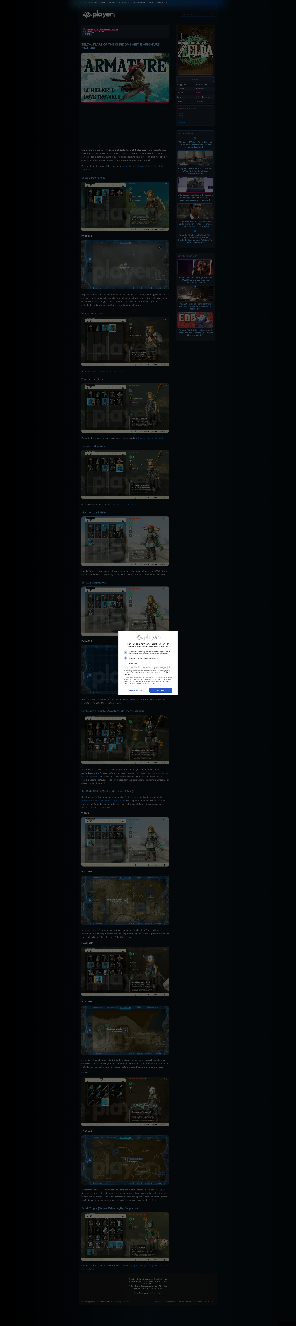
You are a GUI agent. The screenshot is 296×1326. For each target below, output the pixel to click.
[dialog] (148, 663)
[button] (148, 663)
